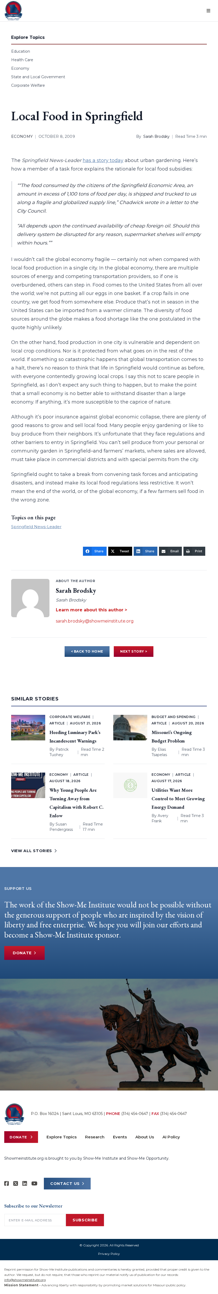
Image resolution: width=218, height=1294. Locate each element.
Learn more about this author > (91, 609)
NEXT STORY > (133, 651)
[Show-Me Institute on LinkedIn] (24, 1183)
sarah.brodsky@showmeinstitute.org (95, 621)
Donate (22, 953)
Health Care (22, 59)
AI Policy (171, 1136)
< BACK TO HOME (87, 651)
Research (94, 1136)
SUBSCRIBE (85, 1220)
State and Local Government (38, 76)
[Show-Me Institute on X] (15, 1183)
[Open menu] (208, 10)
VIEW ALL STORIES (31, 850)
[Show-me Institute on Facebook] (6, 1183)
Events (120, 1136)
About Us (144, 1136)
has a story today (103, 160)
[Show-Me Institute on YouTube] (34, 1183)
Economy (20, 68)
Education (20, 51)
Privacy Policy (109, 1254)
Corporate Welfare (28, 85)
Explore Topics (62, 1136)
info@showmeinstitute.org (25, 1280)
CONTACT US (65, 1183)
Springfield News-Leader (36, 526)
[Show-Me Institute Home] (13, 10)
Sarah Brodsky (156, 136)
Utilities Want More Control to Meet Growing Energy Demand (178, 798)
